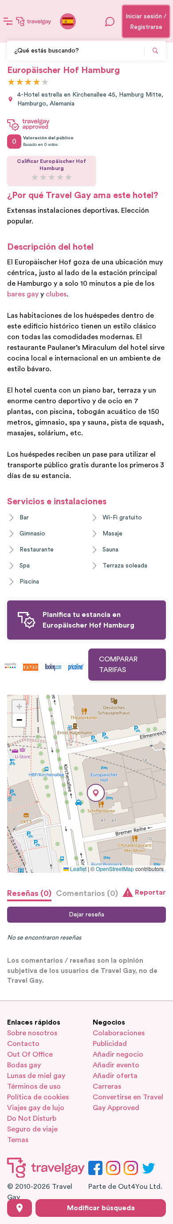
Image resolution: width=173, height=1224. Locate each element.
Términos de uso (34, 1086)
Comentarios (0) (87, 893)
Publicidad (110, 1043)
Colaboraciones (119, 1033)
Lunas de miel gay (36, 1075)
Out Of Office (30, 1054)
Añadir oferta (115, 1075)
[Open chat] (110, 21)
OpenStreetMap (115, 868)
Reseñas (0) (29, 893)
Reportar (150, 892)
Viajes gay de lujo (35, 1107)
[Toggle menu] (8, 21)
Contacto (23, 1043)
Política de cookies (38, 1097)
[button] (95, 793)
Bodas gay (24, 1065)
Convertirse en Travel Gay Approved (128, 1102)
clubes (56, 294)
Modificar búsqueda (101, 1208)
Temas (17, 1139)
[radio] (11, 83)
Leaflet (77, 868)
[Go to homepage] (33, 21)
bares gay (23, 294)
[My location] (19, 1208)
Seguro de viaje (32, 1129)
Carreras (107, 1086)
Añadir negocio (118, 1054)
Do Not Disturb (31, 1118)
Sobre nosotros (32, 1033)
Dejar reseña (86, 915)
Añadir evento (116, 1065)
